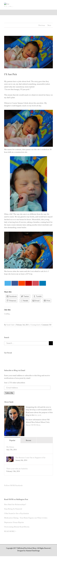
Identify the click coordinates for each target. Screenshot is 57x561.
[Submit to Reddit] (21, 283)
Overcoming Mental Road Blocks (16, 527)
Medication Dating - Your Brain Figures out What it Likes (25, 518)
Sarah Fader (10, 325)
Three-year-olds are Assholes (17, 469)
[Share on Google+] (28, 283)
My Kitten (10, 447)
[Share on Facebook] (14, 283)
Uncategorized (35, 325)
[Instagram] (34, 358)
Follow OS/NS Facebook (13, 485)
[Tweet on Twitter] (8, 283)
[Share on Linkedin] (42, 283)
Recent (28, 440)
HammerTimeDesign (33, 551)
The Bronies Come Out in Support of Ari (30, 458)
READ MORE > (10, 531)
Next (49, 25)
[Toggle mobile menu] (52, 4)
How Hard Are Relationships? (15, 504)
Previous (41, 25)
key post (38, 415)
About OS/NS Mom (33, 425)
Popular (12, 440)
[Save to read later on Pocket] (35, 283)
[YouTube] (30, 358)
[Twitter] (27, 358)
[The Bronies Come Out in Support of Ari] (10, 458)
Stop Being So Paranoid (13, 509)
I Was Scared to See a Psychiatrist (16, 513)
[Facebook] (23, 358)
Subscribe (9, 393)
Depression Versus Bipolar (14, 522)
